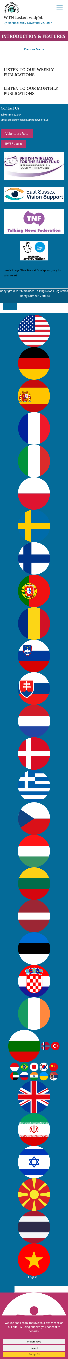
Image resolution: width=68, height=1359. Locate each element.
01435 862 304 (12, 114)
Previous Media (34, 49)
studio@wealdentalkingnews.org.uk (28, 119)
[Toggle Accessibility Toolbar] (10, 306)
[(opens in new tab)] (34, 166)
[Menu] (60, 8)
